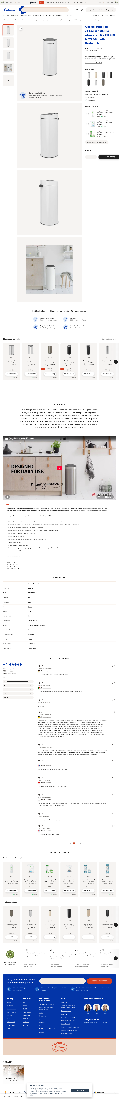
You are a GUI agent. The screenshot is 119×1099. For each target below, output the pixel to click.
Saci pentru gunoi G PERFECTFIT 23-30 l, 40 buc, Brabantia (105, 122)
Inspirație (96, 15)
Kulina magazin (66, 1011)
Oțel (29, 602)
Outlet (9, 1028)
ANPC (41, 1019)
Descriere (6, 1096)
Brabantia (31, 643)
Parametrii (18, 1096)
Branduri (9, 1002)
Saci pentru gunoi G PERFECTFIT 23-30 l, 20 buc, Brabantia (105, 112)
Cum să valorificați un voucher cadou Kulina (68, 1006)
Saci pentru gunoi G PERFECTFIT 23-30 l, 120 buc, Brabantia (105, 132)
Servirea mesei (11, 1009)
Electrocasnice (11, 1012)
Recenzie (64, 1002)
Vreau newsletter (99, 981)
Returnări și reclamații (46, 1004)
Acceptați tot (80, 1090)
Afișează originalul (45, 670)
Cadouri (113, 15)
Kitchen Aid (27, 1012)
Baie (8, 1018)
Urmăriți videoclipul (35, 97)
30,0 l (30, 611)
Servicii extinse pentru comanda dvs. (46, 1008)
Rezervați (105, 94)
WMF (24, 1002)
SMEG (25, 1009)
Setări (31, 1095)
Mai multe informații (56, 1093)
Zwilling (25, 1018)
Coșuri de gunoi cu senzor (37, 583)
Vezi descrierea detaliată (93, 63)
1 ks (29, 616)
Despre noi (64, 1014)
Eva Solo (26, 1025)
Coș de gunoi (32, 620)
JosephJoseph (27, 1015)
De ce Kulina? (65, 1023)
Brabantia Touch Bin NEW (37, 625)
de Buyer (26, 1022)
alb (29, 597)
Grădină (9, 1015)
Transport (42, 1016)
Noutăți (105, 15)
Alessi (25, 1005)
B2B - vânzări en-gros (68, 1017)
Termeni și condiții (45, 1025)
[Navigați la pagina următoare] (83, 843)
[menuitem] (6, 15)
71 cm (30, 606)
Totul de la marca (108, 339)
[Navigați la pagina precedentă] (70, 843)
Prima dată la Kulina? (68, 1020)
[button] (11, 937)
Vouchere (42, 1022)
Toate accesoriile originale (96, 142)
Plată (41, 1012)
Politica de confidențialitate (48, 1029)
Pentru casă (11, 1025)
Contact (42, 1032)
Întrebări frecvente (67, 1033)
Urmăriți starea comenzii (69, 1030)
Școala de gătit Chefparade (70, 1027)
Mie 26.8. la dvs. (90, 91)
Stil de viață (11, 1022)
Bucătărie (10, 1005)
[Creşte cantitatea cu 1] (94, 157)
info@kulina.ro (91, 1020)
